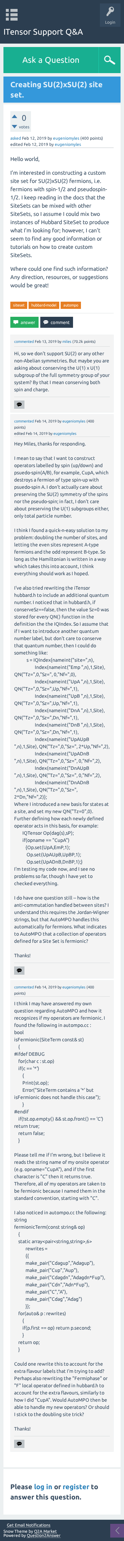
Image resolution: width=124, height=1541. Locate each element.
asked (15, 138)
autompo (70, 305)
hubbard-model (43, 305)
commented (24, 341)
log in (43, 1487)
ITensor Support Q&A (43, 31)
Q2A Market (45, 1531)
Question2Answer (44, 1535)
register (76, 1487)
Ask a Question (51, 60)
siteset (18, 305)
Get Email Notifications (28, 1525)
